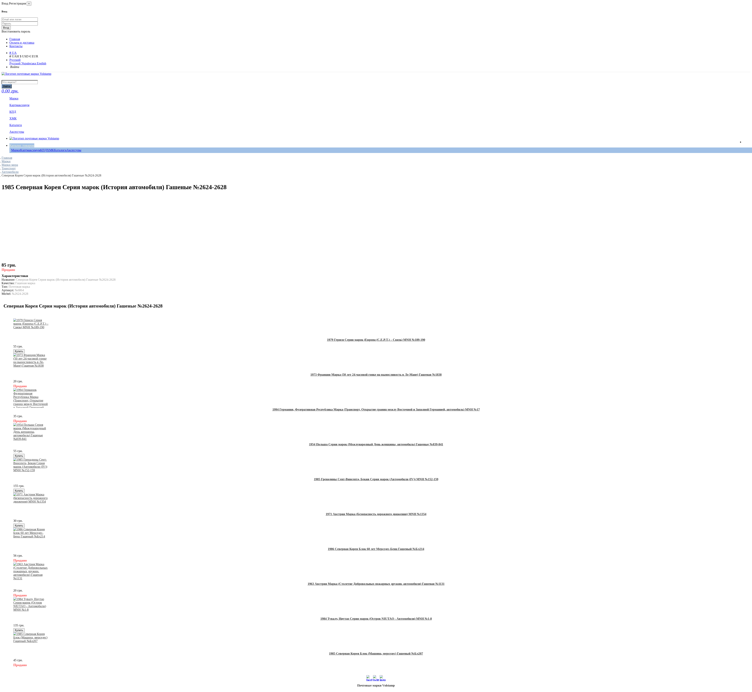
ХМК (50, 150)
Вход (6, 27)
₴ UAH (14, 56)
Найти (6, 86)
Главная (14, 39)
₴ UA (13, 52)
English (41, 63)
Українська (29, 63)
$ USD (24, 56)
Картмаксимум (30, 150)
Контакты (16, 46)
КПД (43, 150)
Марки (15, 150)
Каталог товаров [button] (21, 145)
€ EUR (33, 56)
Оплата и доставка (21, 42)
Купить (19, 351)
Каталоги (60, 150)
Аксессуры (74, 150)
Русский (15, 60)
